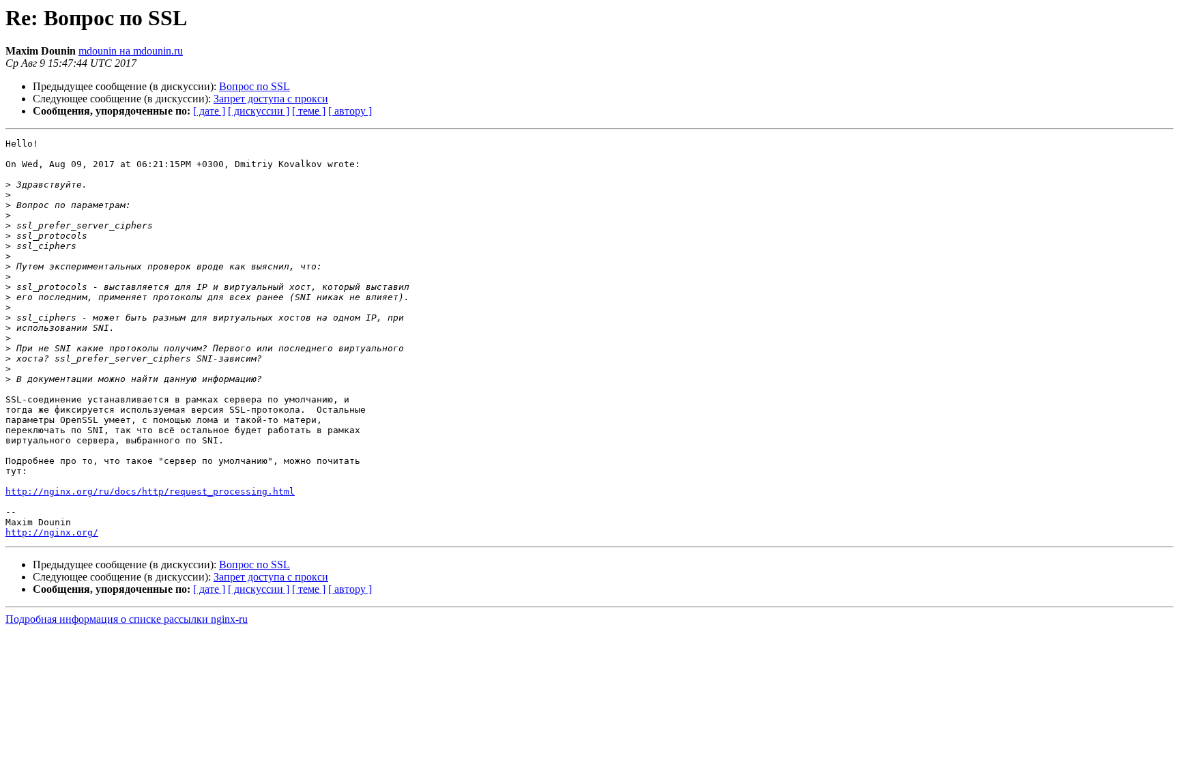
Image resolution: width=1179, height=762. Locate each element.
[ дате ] (209, 111)
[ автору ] (350, 111)
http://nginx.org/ (51, 532)
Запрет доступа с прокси (271, 98)
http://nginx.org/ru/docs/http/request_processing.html (150, 491)
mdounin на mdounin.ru (130, 51)
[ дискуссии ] (258, 111)
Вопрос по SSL (254, 86)
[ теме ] (308, 111)
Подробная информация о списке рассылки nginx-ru (126, 619)
